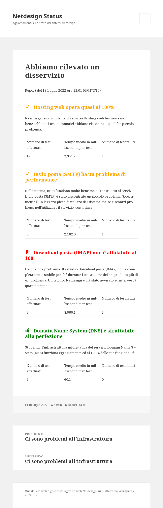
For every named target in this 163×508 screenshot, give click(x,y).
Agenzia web (73, 491)
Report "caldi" (77, 405)
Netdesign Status (37, 16)
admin (58, 405)
